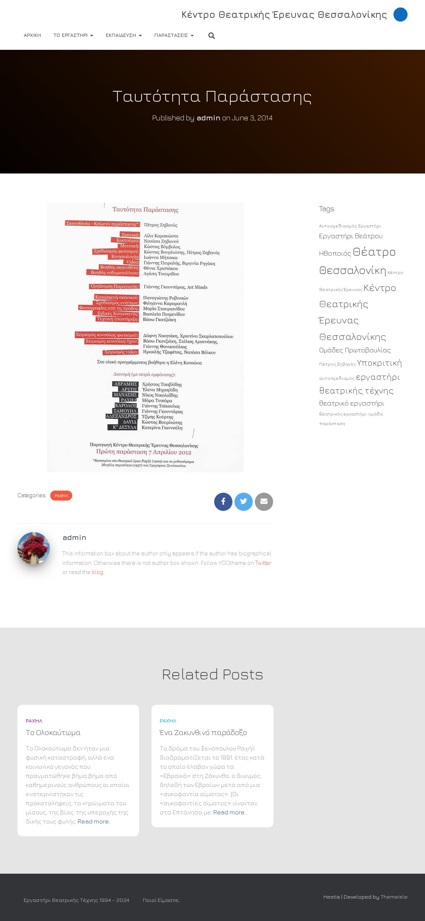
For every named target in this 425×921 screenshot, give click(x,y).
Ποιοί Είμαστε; (161, 900)
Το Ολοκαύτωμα (53, 732)
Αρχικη (32, 35)
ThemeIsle (394, 896)
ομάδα (375, 413)
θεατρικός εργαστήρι (343, 413)
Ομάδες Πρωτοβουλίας (355, 350)
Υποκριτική (379, 362)
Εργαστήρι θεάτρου (351, 236)
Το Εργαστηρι (71, 35)
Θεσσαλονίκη (352, 269)
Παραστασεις (172, 35)
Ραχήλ (61, 495)
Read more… (94, 821)
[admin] (33, 547)
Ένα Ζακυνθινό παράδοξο (203, 732)
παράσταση (332, 423)
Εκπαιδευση (122, 35)
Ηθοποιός (335, 253)
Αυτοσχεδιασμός (338, 225)
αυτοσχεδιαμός (336, 378)
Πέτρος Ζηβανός (337, 364)
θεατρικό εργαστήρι (351, 403)
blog (97, 571)
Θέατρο (374, 251)
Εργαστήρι (369, 225)
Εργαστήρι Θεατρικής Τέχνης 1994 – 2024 (76, 900)
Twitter (263, 562)
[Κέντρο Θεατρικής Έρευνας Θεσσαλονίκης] (40, 14)
